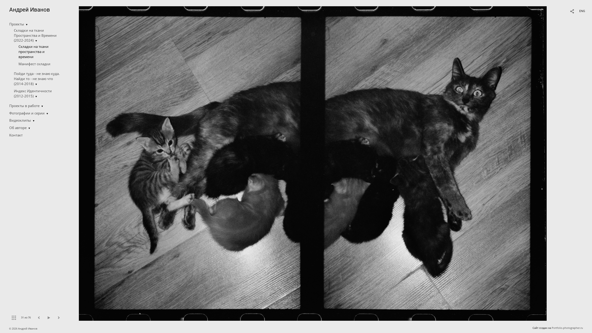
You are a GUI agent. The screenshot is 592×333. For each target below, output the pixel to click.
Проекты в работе (24, 105)
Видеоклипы (20, 120)
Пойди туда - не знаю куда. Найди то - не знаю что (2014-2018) (37, 78)
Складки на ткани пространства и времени (33, 51)
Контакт (16, 135)
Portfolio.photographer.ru (567, 328)
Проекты (16, 24)
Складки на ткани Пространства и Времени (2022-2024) (35, 35)
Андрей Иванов (29, 9)
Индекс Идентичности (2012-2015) (33, 93)
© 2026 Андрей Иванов (23, 328)
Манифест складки (34, 64)
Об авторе (18, 127)
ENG (582, 11)
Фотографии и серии (27, 113)
